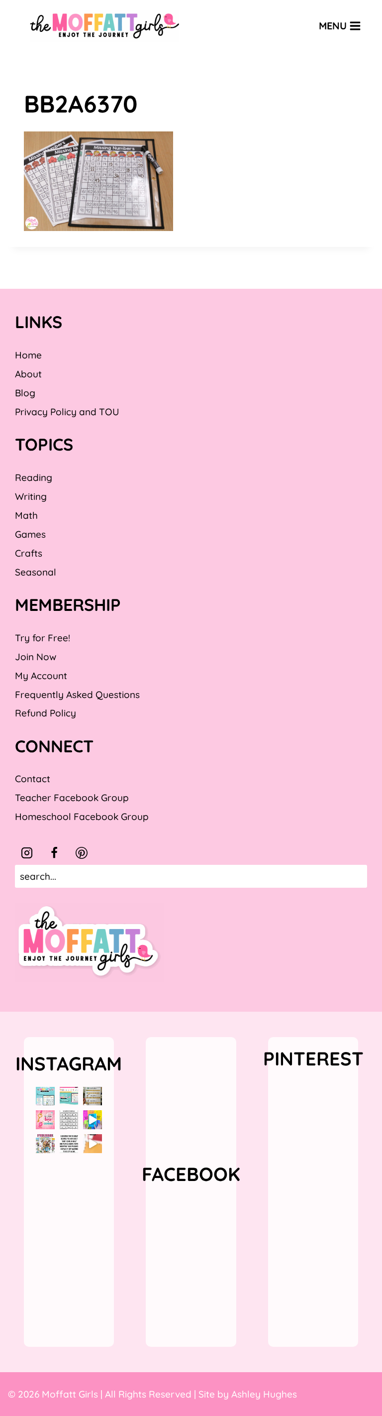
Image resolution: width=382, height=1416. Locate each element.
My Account (41, 676)
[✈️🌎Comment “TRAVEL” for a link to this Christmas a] (92, 1143)
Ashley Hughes (264, 1394)
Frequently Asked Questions (77, 695)
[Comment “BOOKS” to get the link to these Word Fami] (92, 1119)
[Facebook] (54, 853)
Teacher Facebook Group (72, 798)
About (28, 374)
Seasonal (35, 572)
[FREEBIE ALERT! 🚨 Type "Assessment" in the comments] (69, 1119)
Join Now (35, 657)
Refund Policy (45, 713)
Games (30, 534)
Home (28, 355)
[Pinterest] (82, 853)
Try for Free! (42, 638)
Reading (33, 477)
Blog (25, 393)
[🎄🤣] (69, 1143)
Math (26, 515)
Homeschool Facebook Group (82, 817)
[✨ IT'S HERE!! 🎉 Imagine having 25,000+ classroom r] (45, 1096)
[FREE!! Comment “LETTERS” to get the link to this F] (92, 1096)
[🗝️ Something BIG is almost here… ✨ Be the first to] (45, 1119)
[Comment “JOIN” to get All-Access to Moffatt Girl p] (69, 1096)
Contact (32, 779)
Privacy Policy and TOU (67, 412)
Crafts (28, 553)
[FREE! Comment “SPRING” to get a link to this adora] (45, 1143)
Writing (31, 496)
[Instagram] (27, 853)
